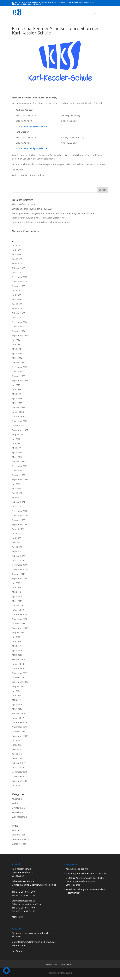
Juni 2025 (16, 295)
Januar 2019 (18, 609)
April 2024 (17, 353)
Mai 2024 (16, 349)
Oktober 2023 (18, 376)
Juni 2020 (16, 538)
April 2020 (17, 547)
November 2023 (20, 371)
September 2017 (20, 681)
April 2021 (17, 493)
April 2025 (17, 304)
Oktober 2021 (18, 475)
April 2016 (17, 754)
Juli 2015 (16, 785)
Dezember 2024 (19, 322)
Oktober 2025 (18, 286)
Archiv (15, 803)
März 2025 (17, 308)
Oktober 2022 (18, 425)
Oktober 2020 (18, 520)
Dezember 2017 (19, 668)
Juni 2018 (16, 641)
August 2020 (18, 529)
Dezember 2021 (19, 466)
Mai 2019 (16, 592)
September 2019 (20, 578)
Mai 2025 (16, 299)
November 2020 (20, 515)
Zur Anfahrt (17, 951)
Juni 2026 (16, 250)
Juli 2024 (16, 340)
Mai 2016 (16, 749)
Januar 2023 (18, 412)
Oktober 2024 (18, 331)
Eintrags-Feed (18, 834)
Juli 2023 (16, 385)
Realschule (17, 812)
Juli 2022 (16, 439)
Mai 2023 (16, 394)
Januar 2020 (18, 560)
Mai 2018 (16, 646)
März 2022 (17, 457)
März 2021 (17, 497)
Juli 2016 (16, 740)
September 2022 (20, 430)
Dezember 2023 (19, 367)
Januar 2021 (18, 506)
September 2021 (20, 479)
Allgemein (17, 798)
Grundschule (18, 807)
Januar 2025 (18, 317)
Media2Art (66, 972)
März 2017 (17, 709)
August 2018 (18, 632)
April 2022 (17, 452)
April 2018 (17, 650)
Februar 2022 (18, 461)
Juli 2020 (16, 533)
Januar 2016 (18, 767)
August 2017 (18, 686)
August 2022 (18, 434)
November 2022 (20, 421)
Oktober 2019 (18, 574)
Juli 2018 (16, 637)
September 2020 (20, 524)
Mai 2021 (16, 488)
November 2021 (20, 470)
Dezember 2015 (19, 771)
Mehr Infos (17, 916)
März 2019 (17, 601)
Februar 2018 (18, 659)
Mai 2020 (16, 542)
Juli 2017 (16, 691)
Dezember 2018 (19, 614)
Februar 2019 (18, 605)
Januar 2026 (18, 272)
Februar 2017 (18, 713)
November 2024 (20, 326)
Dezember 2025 (19, 277)
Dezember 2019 (19, 565)
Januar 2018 (18, 664)
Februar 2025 (18, 313)
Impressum (66, 964)
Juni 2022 (16, 443)
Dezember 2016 (19, 722)
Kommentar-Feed (20, 839)
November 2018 (20, 619)
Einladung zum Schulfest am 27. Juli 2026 (32, 208)
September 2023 (20, 380)
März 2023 (17, 403)
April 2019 (17, 596)
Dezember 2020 (19, 511)
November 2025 (20, 281)
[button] (6, 970)
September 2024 (20, 335)
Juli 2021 (16, 484)
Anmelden (17, 830)
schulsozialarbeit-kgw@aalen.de (31, 148)
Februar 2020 (18, 556)
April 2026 (17, 259)
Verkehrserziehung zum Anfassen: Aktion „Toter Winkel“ (39, 217)
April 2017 (17, 704)
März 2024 (17, 358)
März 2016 (17, 758)
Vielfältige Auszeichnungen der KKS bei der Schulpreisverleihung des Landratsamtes (53, 213)
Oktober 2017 (18, 677)
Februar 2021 (18, 502)
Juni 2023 (16, 389)
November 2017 (20, 673)
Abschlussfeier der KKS (23, 204)
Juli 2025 (16, 290)
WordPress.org (19, 843)
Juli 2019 (16, 583)
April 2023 (17, 398)
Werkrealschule (19, 816)
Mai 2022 (16, 448)
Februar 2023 (18, 407)
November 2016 (20, 726)
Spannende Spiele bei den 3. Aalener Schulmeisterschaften (41, 222)
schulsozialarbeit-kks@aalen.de (31, 126)
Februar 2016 (18, 763)
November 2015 (20, 776)
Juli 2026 (16, 245)
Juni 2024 (16, 344)
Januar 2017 (18, 718)
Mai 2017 (16, 699)
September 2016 (20, 736)
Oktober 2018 (18, 623)
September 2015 (20, 781)
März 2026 (17, 263)
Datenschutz (51, 964)
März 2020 (17, 551)
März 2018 (17, 654)
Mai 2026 (16, 254)
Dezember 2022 (19, 416)
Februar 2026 (18, 268)
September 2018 (20, 628)
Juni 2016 (16, 744)
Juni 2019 (16, 587)
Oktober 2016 (18, 731)
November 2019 (20, 569)
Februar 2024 (18, 362)
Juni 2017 (16, 695)
